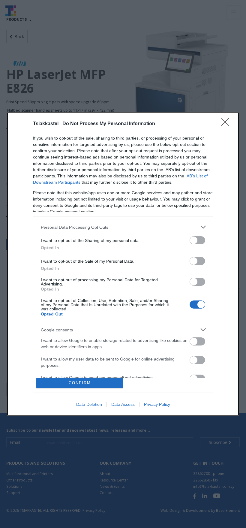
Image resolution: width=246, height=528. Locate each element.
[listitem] (123, 227)
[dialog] (123, 264)
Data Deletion (89, 404)
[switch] (197, 240)
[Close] (226, 124)
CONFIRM (80, 383)
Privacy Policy (157, 404)
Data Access (123, 404)
